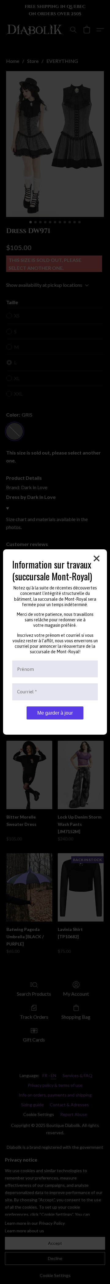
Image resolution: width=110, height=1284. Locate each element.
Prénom (25, 669)
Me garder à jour (55, 713)
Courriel (27, 691)
